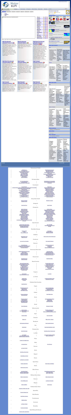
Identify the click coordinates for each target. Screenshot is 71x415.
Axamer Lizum (51, 116)
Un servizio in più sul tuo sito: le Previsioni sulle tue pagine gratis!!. (56, 42)
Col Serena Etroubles (24, 407)
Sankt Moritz (66, 120)
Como (38, 20)
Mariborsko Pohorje (60, 156)
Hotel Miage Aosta (24, 258)
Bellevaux (51, 74)
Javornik (59, 142)
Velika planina (65, 155)
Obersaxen (66, 112)
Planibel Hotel (24, 278)
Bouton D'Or (49, 186)
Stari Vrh (65, 149)
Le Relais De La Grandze (24, 359)
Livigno (58, 90)
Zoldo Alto (65, 161)
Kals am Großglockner (59, 120)
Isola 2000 (58, 65)
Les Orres (65, 65)
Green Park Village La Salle (24, 335)
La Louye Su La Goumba (24, 241)
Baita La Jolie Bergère (49, 335)
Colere (51, 101)
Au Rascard (50, 246)
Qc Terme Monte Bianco (24, 181)
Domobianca (52, 102)
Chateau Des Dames (49, 265)
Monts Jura (65, 71)
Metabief (65, 69)
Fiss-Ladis (58, 110)
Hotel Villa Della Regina (49, 170)
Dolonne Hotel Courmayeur (49, 193)
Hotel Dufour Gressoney (24, 172)
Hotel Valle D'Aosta (24, 371)
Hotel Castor (24, 213)
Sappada (65, 143)
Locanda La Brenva (49, 191)
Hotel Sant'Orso (24, 288)
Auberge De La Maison (49, 189)
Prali (58, 60)
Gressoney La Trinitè (49, 177)
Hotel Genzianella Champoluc (49, 220)
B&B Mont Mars (24, 400)
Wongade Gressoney (49, 171)
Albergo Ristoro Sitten (24, 174)
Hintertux (58, 116)
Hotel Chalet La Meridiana (49, 363)
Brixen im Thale (51, 120)
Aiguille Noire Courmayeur (49, 190)
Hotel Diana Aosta (24, 295)
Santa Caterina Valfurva (66, 95)
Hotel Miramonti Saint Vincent (49, 225)
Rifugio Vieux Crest (24, 219)
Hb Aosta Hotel (24, 299)
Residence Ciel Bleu (49, 232)
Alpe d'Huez (52, 68)
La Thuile (59, 51)
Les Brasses (58, 72)
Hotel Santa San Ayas (24, 210)
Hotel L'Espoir (49, 205)
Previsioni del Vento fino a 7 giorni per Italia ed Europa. (56, 34)
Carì (50, 121)
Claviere (51, 56)
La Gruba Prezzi (24, 344)
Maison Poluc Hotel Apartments (49, 213)
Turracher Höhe (65, 153)
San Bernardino (66, 118)
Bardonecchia (52, 50)
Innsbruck (39, 32)
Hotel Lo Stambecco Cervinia (24, 264)
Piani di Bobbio (60, 102)
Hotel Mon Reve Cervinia (49, 269)
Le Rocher (24, 220)
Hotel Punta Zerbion (24, 217)
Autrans (51, 71)
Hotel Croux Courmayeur (49, 192)
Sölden (65, 125)
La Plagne (58, 66)
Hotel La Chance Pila (24, 232)
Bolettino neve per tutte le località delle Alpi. (62, 38)
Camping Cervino (24, 201)
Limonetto (59, 55)
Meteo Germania (53, 16)
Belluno (39, 25)
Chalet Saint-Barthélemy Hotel (50, 327)
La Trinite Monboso (24, 173)
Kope (58, 147)
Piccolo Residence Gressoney (49, 172)
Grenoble (39, 36)
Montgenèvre (66, 70)
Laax (64, 108)
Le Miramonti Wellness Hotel (49, 278)
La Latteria (49, 273)
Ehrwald (51, 125)
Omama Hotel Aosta (24, 300)
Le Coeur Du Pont (24, 348)
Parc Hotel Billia (49, 224)
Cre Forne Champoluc (49, 219)
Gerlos (57, 113)
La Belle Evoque (49, 300)
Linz (38, 33)
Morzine (65, 73)
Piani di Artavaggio (58, 100)
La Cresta (49, 268)
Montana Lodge (24, 279)
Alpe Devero (52, 89)
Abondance (52, 66)
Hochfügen (59, 117)
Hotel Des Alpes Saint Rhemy (24, 411)
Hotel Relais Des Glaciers (24, 211)
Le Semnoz (59, 69)
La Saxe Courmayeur (49, 195)
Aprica (51, 90)
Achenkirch (52, 109)
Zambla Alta (66, 104)
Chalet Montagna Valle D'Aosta (49, 371)
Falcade (51, 153)
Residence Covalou (49, 200)
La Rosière (59, 68)
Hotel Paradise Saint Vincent (24, 224)
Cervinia (51, 51)
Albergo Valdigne (24, 384)
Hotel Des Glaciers (49, 196)
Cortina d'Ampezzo (52, 151)
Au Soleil (49, 226)
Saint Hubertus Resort (24, 269)
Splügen (65, 122)
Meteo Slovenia (68, 16)
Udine (38, 26)
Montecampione (60, 95)
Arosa (50, 113)
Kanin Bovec (58, 144)
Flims (57, 111)
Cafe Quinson (49, 384)
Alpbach (51, 112)
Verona (38, 24)
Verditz (65, 157)
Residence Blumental (49, 252)
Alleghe (51, 141)
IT (65, 8)
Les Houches (58, 80)
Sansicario (65, 51)
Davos (51, 124)
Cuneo (38, 18)
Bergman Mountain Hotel (24, 263)
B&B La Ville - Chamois (49, 319)
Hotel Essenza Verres (24, 367)
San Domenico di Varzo (66, 91)
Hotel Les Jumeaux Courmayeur (24, 192)
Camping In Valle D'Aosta (24, 372)
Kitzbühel (58, 125)
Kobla (58, 145)
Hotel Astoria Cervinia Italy (49, 266)
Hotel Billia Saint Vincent (24, 227)
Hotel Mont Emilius (49, 258)
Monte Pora (59, 94)
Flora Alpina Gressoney (50, 254)
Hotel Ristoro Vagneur (24, 396)
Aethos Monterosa (24, 209)
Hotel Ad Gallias (24, 315)
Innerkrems (60, 139)
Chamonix (51, 76)
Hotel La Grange (24, 189)
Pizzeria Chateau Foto (24, 392)
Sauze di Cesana (65, 55)
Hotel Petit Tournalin (24, 215)
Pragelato (59, 59)
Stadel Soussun (49, 216)
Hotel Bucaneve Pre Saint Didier (49, 182)
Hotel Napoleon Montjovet (24, 323)
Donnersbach (52, 152)
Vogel (64, 159)
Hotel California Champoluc (49, 212)
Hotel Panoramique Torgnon (24, 274)
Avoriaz (51, 73)
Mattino (6, 13)
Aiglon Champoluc (24, 212)
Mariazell (59, 154)
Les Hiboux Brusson (24, 247)
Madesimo (58, 93)
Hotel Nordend (24, 176)
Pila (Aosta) (58, 57)
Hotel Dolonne (24, 194)
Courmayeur (52, 57)
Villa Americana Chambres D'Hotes (49, 214)
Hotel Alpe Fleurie (49, 217)
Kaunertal (58, 123)
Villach (65, 158)
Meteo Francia (57, 16)
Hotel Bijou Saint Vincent (24, 226)
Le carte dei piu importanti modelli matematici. (60, 30)
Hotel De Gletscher (24, 177)
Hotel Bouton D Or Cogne (49, 290)
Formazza (58, 89)
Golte (50, 156)
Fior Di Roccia (49, 344)
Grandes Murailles (49, 310)
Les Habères (58, 77)
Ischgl (57, 118)
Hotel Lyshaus (24, 252)
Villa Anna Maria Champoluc (49, 210)
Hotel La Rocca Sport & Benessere (49, 236)
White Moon (50, 176)
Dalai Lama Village (24, 200)
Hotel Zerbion (24, 273)
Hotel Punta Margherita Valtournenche (49, 311)
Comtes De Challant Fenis (24, 340)
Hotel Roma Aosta (24, 302)
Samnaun (65, 116)
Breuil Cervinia (49, 267)
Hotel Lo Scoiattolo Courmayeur (24, 190)
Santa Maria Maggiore (66, 99)
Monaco (39, 35)
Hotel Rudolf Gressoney (49, 253)
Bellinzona (39, 38)
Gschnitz (58, 115)
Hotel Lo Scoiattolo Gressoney (24, 171)
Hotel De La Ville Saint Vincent (24, 225)
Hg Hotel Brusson (24, 245)
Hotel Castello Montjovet (49, 323)
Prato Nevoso (66, 50)
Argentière (51, 69)
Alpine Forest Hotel (49, 215)
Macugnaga (59, 92)
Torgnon (65, 58)
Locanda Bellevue (24, 182)
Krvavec (59, 150)
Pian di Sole (59, 98)
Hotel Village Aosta (49, 294)
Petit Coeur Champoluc (49, 211)
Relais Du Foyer (24, 237)
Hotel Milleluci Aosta (24, 301)
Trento (38, 28)
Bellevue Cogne (24, 289)
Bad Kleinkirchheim (53, 146)
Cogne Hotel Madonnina (50, 288)
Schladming (66, 144)
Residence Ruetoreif (24, 253)
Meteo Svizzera (61, 16)
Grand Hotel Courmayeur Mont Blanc (24, 188)
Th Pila (24, 231)
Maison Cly (24, 319)
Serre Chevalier (65, 77)
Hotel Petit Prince (24, 205)
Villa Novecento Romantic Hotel (49, 187)
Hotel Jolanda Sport (24, 170)
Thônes (64, 79)
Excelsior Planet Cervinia (49, 263)
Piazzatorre (67, 86)
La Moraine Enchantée (49, 380)
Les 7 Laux (59, 70)
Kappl (57, 122)
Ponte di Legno (66, 88)
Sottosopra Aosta (24, 259)
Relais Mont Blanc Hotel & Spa (24, 336)
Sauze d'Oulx (66, 53)
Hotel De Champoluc (24, 216)
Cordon (58, 64)
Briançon (51, 75)
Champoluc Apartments (24, 218)
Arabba (51, 142)
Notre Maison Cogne (24, 290)
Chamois (51, 52)
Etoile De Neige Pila (49, 231)
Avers (50, 114)
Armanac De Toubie (49, 306)
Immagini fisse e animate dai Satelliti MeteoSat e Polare (55, 26)
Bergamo (39, 22)
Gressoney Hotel (49, 251)
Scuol (64, 121)
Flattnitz (51, 155)
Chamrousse (52, 78)
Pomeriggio (6, 14)
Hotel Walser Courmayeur (24, 193)
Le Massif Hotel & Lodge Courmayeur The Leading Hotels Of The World (24, 187)
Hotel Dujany (24, 327)
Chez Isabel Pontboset (49, 241)
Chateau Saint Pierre (24, 363)
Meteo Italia (50, 16)
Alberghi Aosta (49, 299)
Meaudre (65, 68)
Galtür (57, 112)
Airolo (50, 110)
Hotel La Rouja (49, 209)
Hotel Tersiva (24, 311)
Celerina (51, 123)
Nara (64, 111)
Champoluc (52, 53)
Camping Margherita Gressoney (24, 251)
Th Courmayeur (24, 186)
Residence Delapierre (24, 254)
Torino (38, 17)
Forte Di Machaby (24, 306)
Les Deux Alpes (58, 75)
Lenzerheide (66, 110)
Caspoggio (52, 94)
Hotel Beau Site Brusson (49, 245)
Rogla (64, 142)
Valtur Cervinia (24, 266)
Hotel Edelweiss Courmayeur (24, 191)
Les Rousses (66, 66)
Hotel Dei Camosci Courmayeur (49, 194)
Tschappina (66, 126)
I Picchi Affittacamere (24, 380)
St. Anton (65, 123)
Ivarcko (59, 140)
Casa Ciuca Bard (49, 315)
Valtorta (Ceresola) (67, 102)
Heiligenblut (52, 157)
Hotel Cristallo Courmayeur (24, 196)
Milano (38, 21)
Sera (5, 15)
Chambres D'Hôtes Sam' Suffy (24, 388)
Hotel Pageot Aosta (49, 301)
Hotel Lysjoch (49, 173)
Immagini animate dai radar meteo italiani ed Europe (62, 22)
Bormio (51, 92)
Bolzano (39, 29)
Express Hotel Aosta (24, 294)
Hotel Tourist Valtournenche (24, 310)
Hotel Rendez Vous (24, 236)
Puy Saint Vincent (65, 75)
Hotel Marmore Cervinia (24, 267)
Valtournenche (66, 59)
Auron (50, 70)
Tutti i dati (51, 13)
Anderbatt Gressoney (49, 175)
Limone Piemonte (59, 54)
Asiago (51, 144)
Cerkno (51, 149)
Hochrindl (51, 158)
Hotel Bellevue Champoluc (24, 214)
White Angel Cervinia (24, 268)
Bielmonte (51, 91)
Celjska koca (52, 147)
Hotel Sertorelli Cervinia (24, 265)
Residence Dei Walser (24, 175)
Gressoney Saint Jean (59, 50)
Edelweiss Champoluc (49, 218)
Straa (64, 150)
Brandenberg (52, 118)
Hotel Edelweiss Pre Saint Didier (49, 181)
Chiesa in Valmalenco (52, 99)
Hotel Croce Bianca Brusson (49, 247)
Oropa (57, 97)
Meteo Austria (65, 16)
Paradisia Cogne (49, 289)
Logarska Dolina (59, 152)
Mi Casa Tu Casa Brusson (24, 246)
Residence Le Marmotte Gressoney (50, 174)
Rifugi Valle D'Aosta (49, 372)
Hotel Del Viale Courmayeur (24, 195)
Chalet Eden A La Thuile (50, 279)
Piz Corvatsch (65, 114)
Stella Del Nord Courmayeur (49, 188)
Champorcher (52, 55)
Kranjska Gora (59, 149)
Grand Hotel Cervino (49, 264)
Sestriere (65, 56)
